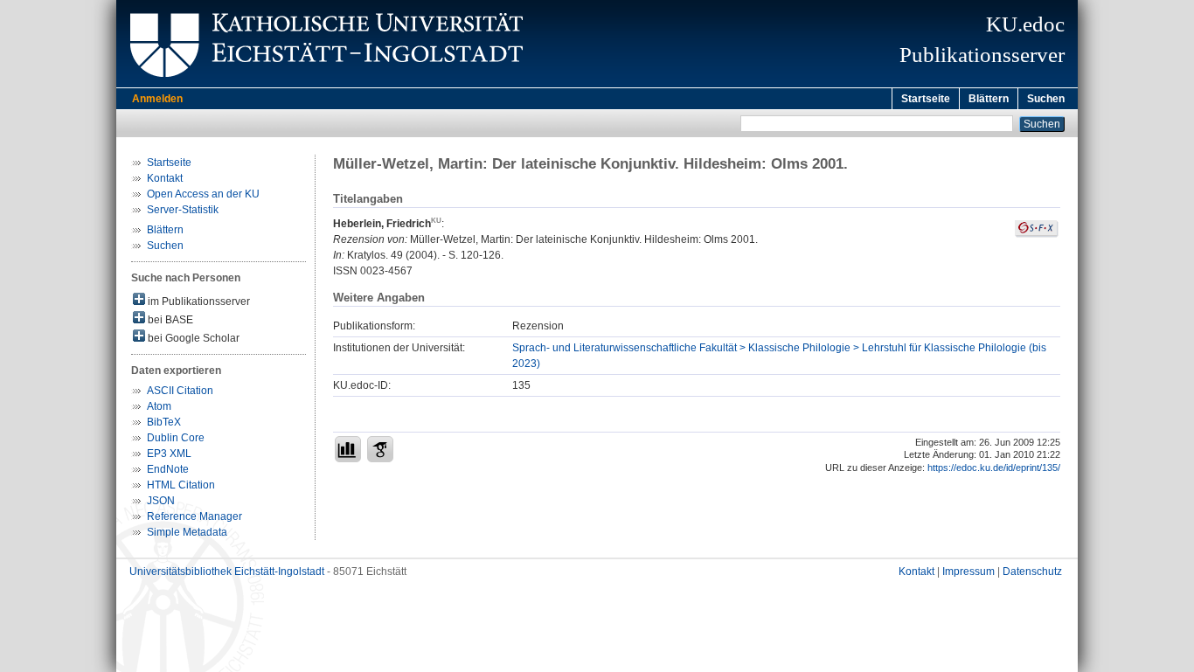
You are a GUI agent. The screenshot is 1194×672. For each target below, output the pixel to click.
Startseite (925, 99)
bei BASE (169, 320)
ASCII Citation (180, 390)
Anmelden (157, 99)
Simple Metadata (187, 532)
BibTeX (164, 422)
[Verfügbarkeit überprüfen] (1036, 234)
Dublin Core (176, 438)
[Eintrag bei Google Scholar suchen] (380, 449)
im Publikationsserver (197, 301)
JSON (161, 501)
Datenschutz (1032, 571)
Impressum (968, 571)
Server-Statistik (183, 210)
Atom (159, 406)
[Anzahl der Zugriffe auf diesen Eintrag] (348, 449)
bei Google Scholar (192, 338)
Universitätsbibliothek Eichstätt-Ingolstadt (226, 571)
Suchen (1046, 99)
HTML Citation (181, 485)
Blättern (988, 99)
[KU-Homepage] (323, 84)
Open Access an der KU (203, 194)
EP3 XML (169, 453)
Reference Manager (194, 516)
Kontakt (165, 178)
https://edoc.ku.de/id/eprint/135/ (993, 467)
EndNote (168, 469)
